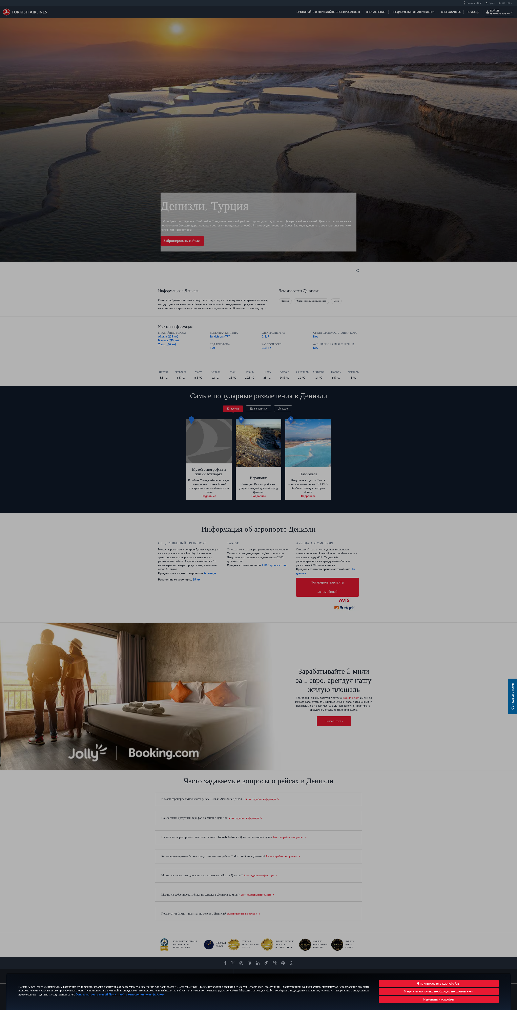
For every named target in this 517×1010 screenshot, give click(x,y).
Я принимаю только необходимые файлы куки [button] (438, 991)
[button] (439, 999)
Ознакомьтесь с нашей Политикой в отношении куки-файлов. (120, 994)
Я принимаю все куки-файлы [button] (438, 983)
